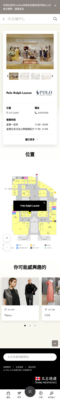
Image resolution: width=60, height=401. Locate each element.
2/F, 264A (14, 112)
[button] (7, 76)
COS (47, 315)
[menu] (30, 391)
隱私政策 (32, 367)
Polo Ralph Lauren (30, 205)
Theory (8, 315)
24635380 (43, 112)
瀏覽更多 (19, 8)
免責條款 (19, 367)
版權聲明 (7, 367)
